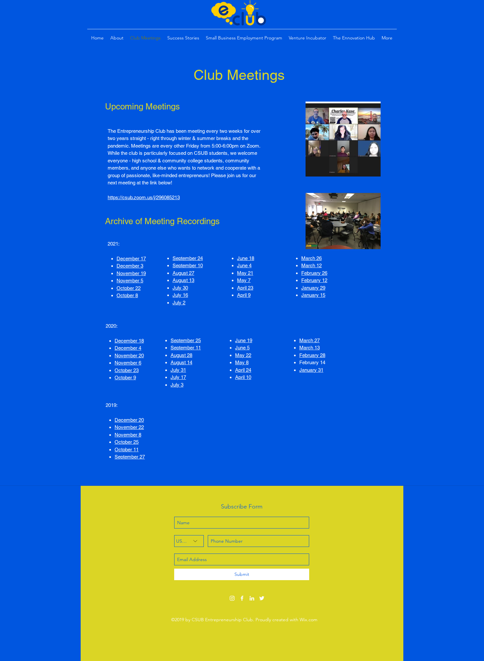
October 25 (127, 442)
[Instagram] (232, 598)
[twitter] (261, 598)
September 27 (130, 457)
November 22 (129, 427)
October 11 (127, 449)
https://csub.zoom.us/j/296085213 (144, 197)
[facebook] (242, 598)
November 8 (128, 434)
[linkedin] (252, 598)
